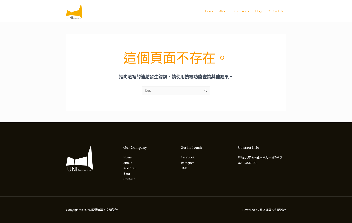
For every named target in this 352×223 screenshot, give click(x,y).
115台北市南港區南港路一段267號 (260, 157)
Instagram (187, 163)
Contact (129, 179)
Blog (258, 11)
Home (209, 11)
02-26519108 (247, 163)
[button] (247, 11)
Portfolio (240, 11)
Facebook (188, 157)
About (223, 11)
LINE (184, 168)
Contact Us (275, 11)
